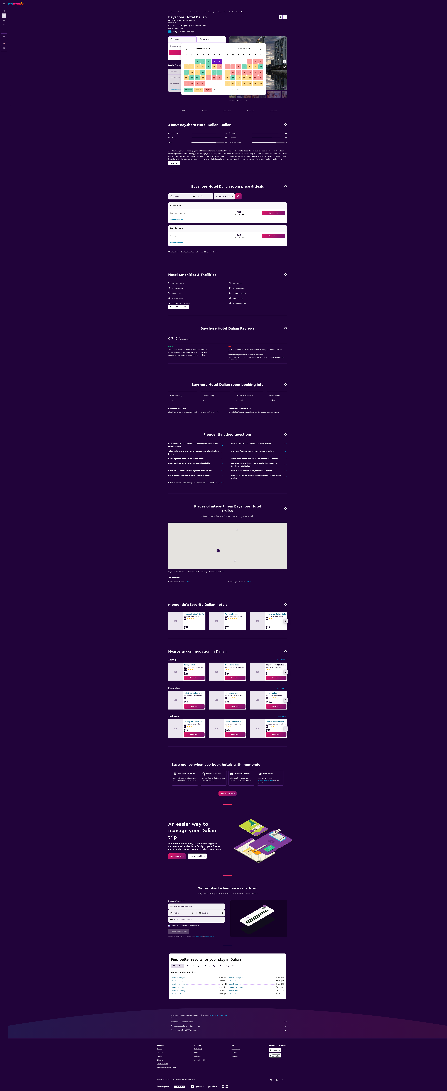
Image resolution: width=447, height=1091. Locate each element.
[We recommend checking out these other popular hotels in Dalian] (285, 604)
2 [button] (202, 61)
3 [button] (208, 61)
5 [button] (219, 61)
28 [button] (192, 83)
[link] (194, 678)
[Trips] (4, 37)
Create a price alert (265, 780)
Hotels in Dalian (221, 12)
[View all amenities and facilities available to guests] (285, 274)
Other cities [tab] (177, 966)
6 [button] (186, 67)
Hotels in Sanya (233, 984)
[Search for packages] (4, 25)
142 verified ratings (186, 32)
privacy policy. (209, 936)
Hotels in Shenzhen (235, 981)
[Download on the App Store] (275, 1055)
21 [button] (192, 78)
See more (281, 660)
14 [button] (192, 72)
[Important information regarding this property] (285, 384)
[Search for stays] (4, 15)
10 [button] (208, 67)
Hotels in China (194, 12)
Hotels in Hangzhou (235, 987)
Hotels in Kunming (178, 991)
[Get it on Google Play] (275, 1050)
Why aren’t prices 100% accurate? (185, 1030)
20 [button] (186, 78)
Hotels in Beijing (177, 981)
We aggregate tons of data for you (185, 1026)
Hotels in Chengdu (178, 987)
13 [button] (186, 72)
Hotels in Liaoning (208, 12)
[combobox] (199, 906)
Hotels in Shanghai (178, 977)
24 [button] (208, 78)
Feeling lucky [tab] (210, 966)
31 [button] (261, 83)
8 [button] (197, 67)
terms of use (198, 936)
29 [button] (197, 83)
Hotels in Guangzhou (236, 977)
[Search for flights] (4, 10)
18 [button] (214, 72)
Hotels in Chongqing (179, 984)
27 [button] (186, 83)
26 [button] (220, 78)
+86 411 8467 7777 (175, 28)
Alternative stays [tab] (193, 966)
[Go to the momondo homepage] (16, 3)
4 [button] (214, 61)
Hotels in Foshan (234, 994)
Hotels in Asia (182, 12)
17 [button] (208, 72)
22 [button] (197, 78)
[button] (4, 3)
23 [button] (203, 78)
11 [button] (214, 67)
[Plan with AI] (4, 30)
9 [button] (202, 67)
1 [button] (197, 61)
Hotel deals (172, 12)
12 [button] (220, 67)
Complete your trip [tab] (227, 966)
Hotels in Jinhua (177, 994)
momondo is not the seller (182, 1022)
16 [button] (203, 72)
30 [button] (203, 83)
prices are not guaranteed (218, 1015)
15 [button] (197, 72)
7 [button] (191, 67)
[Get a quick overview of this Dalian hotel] (285, 124)
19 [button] (220, 72)
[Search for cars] (4, 20)
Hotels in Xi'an (233, 991)
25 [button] (214, 78)
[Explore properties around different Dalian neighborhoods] (285, 651)
